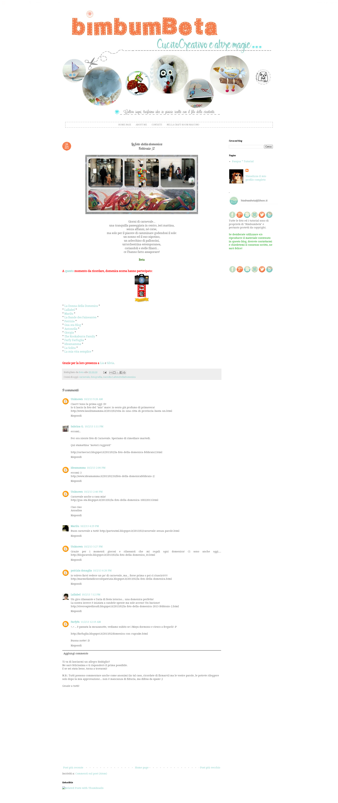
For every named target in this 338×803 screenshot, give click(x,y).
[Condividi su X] (117, 372)
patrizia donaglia (81, 570)
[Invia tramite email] (111, 372)
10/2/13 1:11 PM (94, 426)
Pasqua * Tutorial (243, 161)
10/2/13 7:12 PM (91, 594)
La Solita (70, 348)
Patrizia (69, 321)
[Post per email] (104, 372)
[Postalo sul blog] (114, 372)
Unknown (77, 399)
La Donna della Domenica (81, 306)
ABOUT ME (141, 124)
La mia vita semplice (77, 351)
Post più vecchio (210, 767)
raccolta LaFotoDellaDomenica (119, 377)
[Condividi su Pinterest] (124, 372)
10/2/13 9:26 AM (93, 399)
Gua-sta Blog (72, 325)
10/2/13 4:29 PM (89, 526)
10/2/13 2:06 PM (96, 467)
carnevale (84, 377)
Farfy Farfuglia (74, 340)
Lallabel (69, 309)
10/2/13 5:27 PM (93, 546)
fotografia (96, 377)
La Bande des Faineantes (80, 317)
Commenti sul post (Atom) (91, 773)
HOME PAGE (124, 124)
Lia (102, 363)
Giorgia (69, 332)
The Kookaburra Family (80, 336)
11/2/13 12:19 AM (91, 621)
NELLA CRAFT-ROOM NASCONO (183, 124)
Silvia (110, 363)
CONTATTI (157, 124)
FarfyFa (75, 621)
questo (69, 271)
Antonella (70, 329)
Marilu (68, 313)
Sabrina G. (77, 426)
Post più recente (73, 767)
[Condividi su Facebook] (121, 372)
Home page (142, 767)
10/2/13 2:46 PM (93, 491)
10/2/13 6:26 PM (102, 570)
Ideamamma (73, 344)
